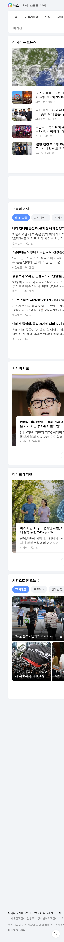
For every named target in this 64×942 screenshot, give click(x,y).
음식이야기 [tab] (40, 217)
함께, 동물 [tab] (21, 217)
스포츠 (34, 5)
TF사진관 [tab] (20, 589)
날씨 (43, 5)
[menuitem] (16, 16)
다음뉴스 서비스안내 (19, 913)
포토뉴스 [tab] (39, 589)
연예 (25, 5)
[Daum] (10, 5)
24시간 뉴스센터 (43, 913)
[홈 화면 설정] (56, 934)
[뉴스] (16, 5)
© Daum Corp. (16, 929)
